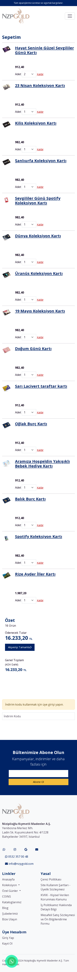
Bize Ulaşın (9, 919)
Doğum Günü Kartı (33, 348)
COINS (6, 896)
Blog (5, 908)
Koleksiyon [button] (10, 885)
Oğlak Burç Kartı (31, 423)
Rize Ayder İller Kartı (35, 574)
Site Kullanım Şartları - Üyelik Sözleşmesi (55, 887)
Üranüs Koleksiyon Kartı (39, 273)
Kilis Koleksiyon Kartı (35, 123)
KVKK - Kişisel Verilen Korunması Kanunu (55, 897)
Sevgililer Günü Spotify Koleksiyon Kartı (37, 200)
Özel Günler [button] (10, 891)
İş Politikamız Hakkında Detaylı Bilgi (56, 907)
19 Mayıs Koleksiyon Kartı (40, 310)
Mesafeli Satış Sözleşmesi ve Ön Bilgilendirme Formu (58, 919)
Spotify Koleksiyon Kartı (38, 536)
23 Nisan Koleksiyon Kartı (40, 85)
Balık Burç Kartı (30, 498)
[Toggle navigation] (70, 16)
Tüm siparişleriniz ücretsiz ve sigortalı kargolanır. (38, 2)
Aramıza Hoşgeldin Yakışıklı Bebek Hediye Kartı (42, 463)
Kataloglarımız (11, 902)
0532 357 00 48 (18, 857)
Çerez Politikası (51, 879)
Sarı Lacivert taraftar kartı (41, 386)
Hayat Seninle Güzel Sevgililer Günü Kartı (44, 50)
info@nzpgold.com (20, 864)
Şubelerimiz (10, 914)
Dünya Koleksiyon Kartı (38, 235)
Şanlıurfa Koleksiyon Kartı (40, 160)
